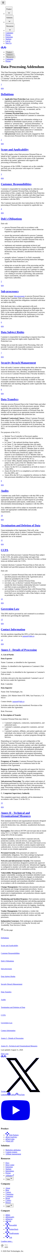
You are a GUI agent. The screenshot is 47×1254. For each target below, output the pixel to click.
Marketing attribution (13, 1150)
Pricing (8, 35)
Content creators (11, 1152)
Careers (8, 1192)
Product (9, 52)
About (7, 1188)
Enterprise (9, 37)
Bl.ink (9, 1221)
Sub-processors (19, 296)
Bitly (8, 1215)
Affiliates (8, 1176)
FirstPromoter (14, 1233)
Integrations (9, 1171)
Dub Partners (14, 1135)
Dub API (10, 1141)
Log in (7, 41)
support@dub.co (28, 636)
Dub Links (10, 1139)
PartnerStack (13, 1229)
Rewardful (13, 1225)
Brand (7, 1198)
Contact (8, 1200)
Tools (8, 1179)
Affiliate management (13, 1154)
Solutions (9, 54)
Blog (7, 1190)
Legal (8, 1206)
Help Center (9, 1165)
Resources (9, 57)
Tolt (10, 1237)
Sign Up (8, 43)
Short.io (9, 1219)
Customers (9, 33)
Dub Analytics (12, 1137)
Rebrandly (10, 1217)
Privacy (8, 1202)
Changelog (9, 1194)
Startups (8, 39)
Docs (7, 1163)
